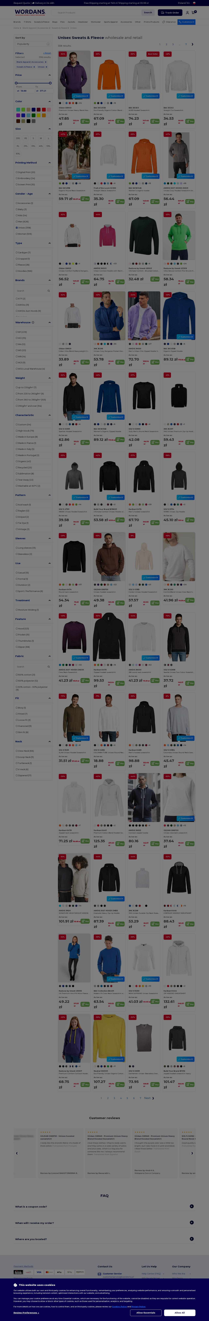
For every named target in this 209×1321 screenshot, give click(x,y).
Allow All (180, 1313)
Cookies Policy (119, 1306)
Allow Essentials (146, 1313)
